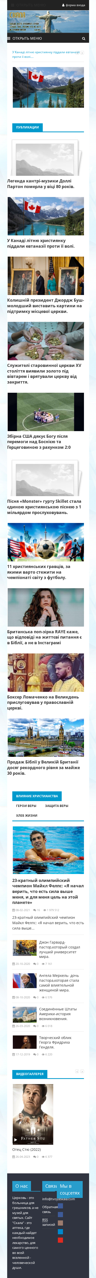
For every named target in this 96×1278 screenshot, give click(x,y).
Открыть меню (30, 5)
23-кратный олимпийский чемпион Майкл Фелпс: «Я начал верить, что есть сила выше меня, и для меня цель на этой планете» (48, 891)
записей (48, 1222)
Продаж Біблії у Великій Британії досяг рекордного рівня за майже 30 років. (43, 767)
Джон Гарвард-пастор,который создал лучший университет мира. (59, 949)
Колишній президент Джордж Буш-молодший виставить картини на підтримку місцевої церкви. (45, 306)
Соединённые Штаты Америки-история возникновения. (58, 1014)
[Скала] (60, 1205)
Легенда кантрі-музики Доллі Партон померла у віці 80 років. (40, 183)
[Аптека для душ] (60, 1214)
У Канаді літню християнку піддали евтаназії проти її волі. (41, 243)
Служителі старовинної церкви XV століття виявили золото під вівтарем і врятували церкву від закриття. (44, 374)
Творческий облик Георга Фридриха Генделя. (55, 1042)
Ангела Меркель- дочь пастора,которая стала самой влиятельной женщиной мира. (59, 982)
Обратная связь (50, 1209)
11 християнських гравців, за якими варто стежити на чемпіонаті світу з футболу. (38, 572)
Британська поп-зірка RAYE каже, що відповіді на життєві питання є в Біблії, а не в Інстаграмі (44, 637)
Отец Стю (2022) (26, 1149)
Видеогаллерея (30, 1074)
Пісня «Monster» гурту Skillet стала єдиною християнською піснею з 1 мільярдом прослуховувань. (44, 507)
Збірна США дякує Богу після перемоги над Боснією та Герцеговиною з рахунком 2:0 (39, 442)
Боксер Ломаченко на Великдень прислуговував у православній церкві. (43, 702)
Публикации (27, 127)
